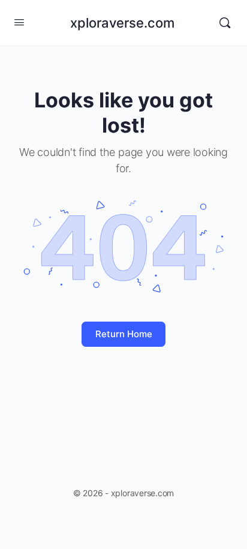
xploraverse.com (122, 23)
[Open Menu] (19, 22)
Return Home (123, 334)
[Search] (225, 23)
